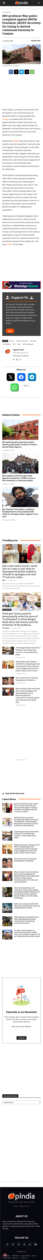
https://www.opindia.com (20, 353)
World (4, 562)
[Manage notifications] (5, 1255)
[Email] (27, 72)
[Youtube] (35, 1244)
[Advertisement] (21, 730)
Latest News (9, 799)
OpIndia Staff (35, 41)
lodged (5, 119)
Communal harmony (22, 341)
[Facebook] (11, 72)
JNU (14, 344)
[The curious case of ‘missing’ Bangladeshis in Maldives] (8, 681)
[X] (16, 72)
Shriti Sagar (6, 628)
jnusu (18, 344)
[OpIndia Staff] (8, 355)
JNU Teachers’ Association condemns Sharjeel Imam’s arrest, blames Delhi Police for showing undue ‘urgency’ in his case (20, 513)
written (9, 244)
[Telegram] (21, 72)
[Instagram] (17, 359)
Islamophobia (7, 344)
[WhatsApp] (32, 72)
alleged (16, 141)
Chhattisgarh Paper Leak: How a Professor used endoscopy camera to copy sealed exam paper (28, 651)
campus (12, 341)
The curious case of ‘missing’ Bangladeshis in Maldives (27, 679)
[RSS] (18, 1244)
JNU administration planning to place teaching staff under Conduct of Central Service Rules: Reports (19, 444)
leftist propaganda (28, 344)
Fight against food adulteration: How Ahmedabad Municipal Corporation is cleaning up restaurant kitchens (26, 920)
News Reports (6, 12)
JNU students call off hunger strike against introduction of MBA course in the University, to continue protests (18, 478)
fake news (33, 341)
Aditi (3, 580)
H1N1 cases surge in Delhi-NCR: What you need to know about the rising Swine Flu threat (27, 906)
